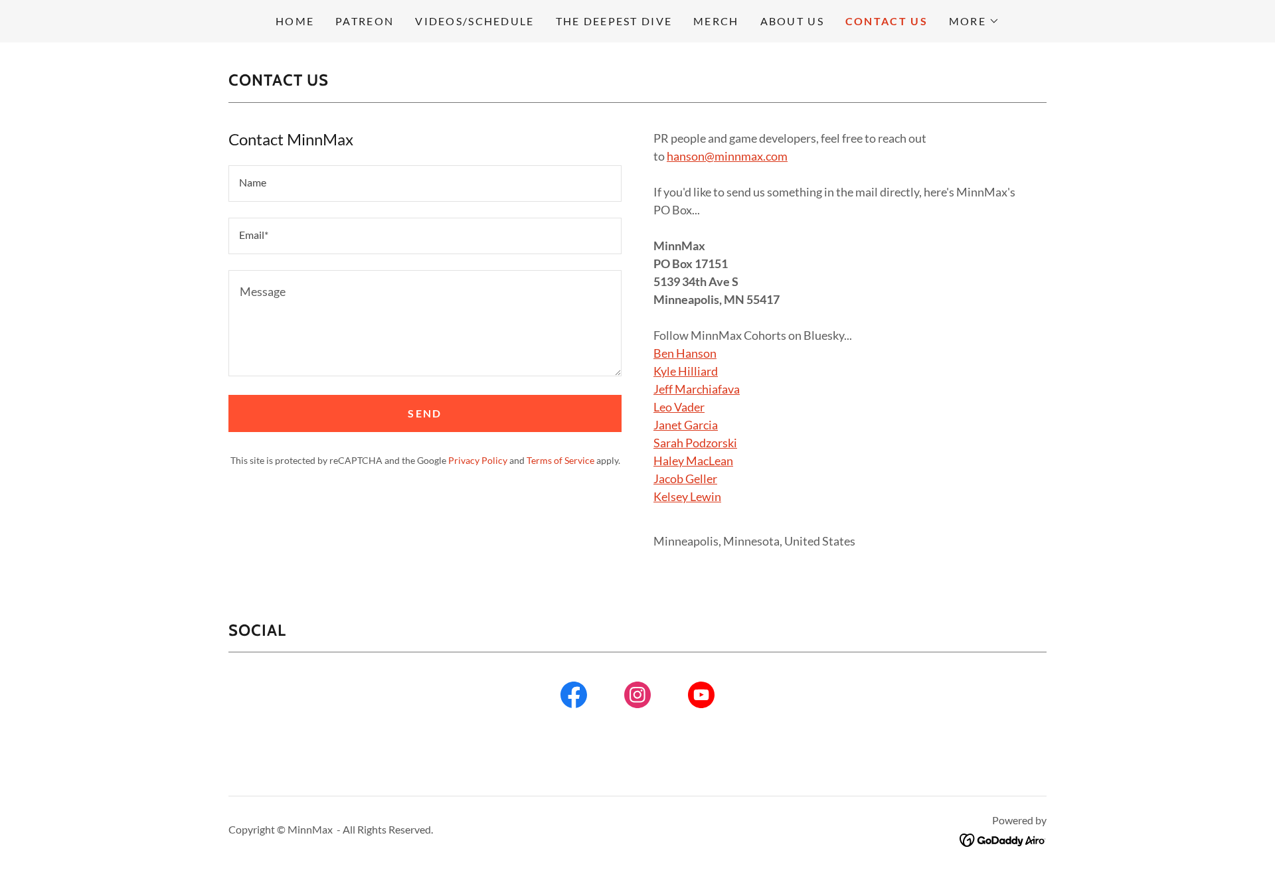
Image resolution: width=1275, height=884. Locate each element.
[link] (574, 697)
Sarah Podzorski (695, 442)
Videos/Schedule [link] (474, 21)
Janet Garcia (685, 424)
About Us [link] (792, 21)
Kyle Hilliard (685, 371)
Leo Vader (679, 407)
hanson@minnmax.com (727, 156)
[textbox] (425, 183)
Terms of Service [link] (560, 460)
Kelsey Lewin (687, 496)
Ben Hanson (685, 353)
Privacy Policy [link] (477, 460)
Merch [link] (715, 21)
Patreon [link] (364, 21)
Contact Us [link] (886, 21)
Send (425, 413)
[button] (974, 21)
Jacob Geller (685, 478)
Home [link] (295, 21)
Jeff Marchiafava (696, 389)
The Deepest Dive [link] (614, 21)
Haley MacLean (693, 460)
